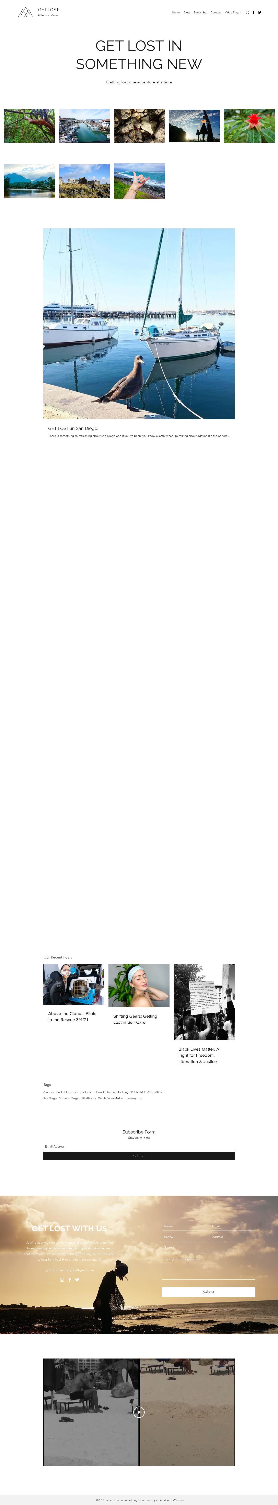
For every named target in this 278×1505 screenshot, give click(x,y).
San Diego (50, 1098)
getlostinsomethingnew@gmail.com (69, 1270)
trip (141, 1098)
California (86, 1092)
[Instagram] (247, 12)
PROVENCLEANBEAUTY (146, 1092)
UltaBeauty (89, 1098)
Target (75, 1098)
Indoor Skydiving (118, 1092)
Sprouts (64, 1098)
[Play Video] (139, 1412)
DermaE (100, 1092)
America (48, 1092)
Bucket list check (67, 1092)
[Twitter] (260, 12)
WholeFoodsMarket (110, 1098)
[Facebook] (254, 12)
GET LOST (49, 9)
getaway (131, 1098)
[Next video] (226, 1412)
